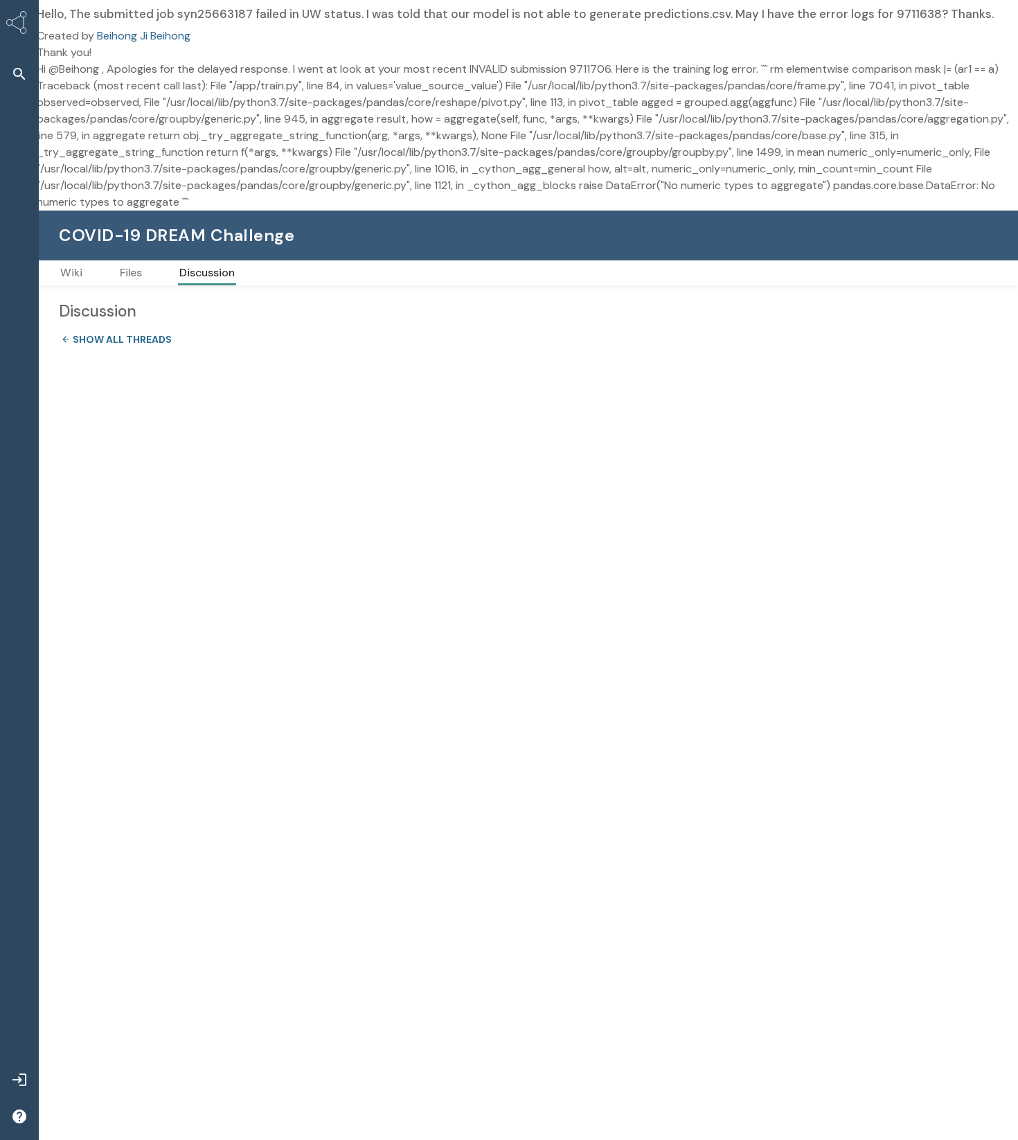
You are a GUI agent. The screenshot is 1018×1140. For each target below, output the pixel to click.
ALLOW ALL (971, 1059)
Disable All (890, 1059)
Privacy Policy (613, 1056)
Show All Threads (112, 339)
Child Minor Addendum (646, 1101)
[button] (19, 73)
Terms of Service (205, 1101)
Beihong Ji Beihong (143, 35)
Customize (808, 1059)
